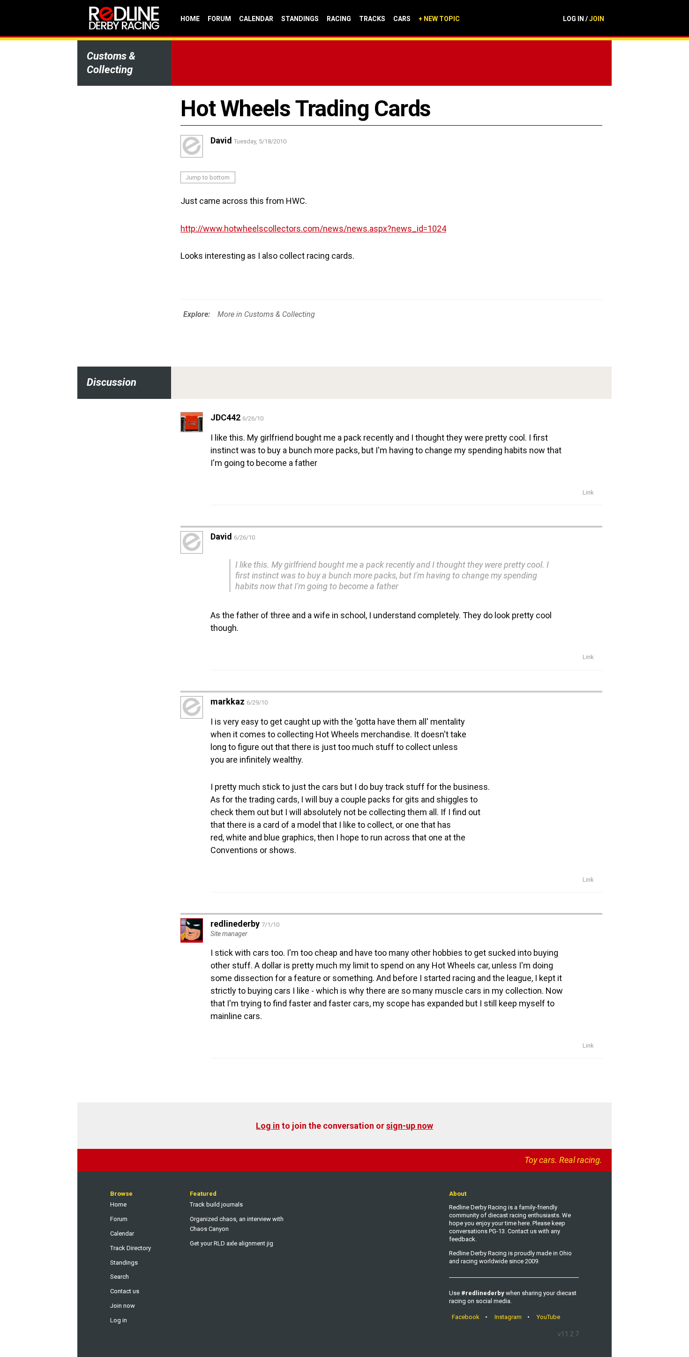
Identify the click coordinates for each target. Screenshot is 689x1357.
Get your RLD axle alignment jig (231, 1243)
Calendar (256, 18)
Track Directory (130, 1248)
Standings (300, 18)
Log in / (583, 18)
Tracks (372, 18)
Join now (122, 1305)
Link (588, 492)
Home (190, 18)
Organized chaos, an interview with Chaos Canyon (237, 1223)
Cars (402, 18)
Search (119, 1276)
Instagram (508, 1316)
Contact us (124, 1291)
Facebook (465, 1316)
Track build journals (216, 1204)
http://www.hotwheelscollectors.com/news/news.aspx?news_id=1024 (313, 228)
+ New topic (439, 18)
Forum (219, 18)
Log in (268, 1126)
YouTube (548, 1316)
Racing (339, 18)
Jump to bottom (208, 177)
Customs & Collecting (111, 62)
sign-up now (409, 1126)
